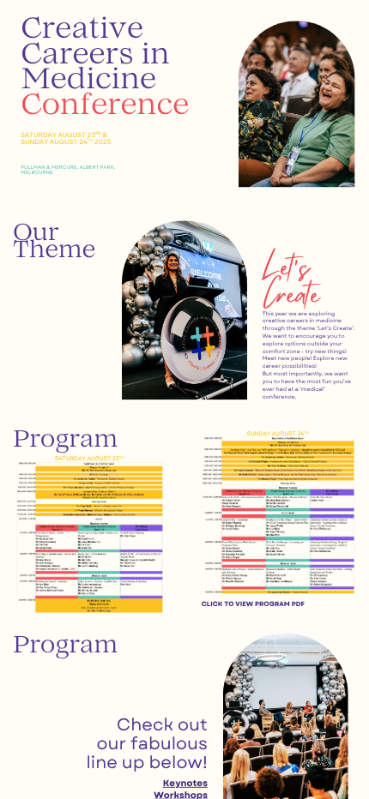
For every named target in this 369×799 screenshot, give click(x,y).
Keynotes (185, 783)
